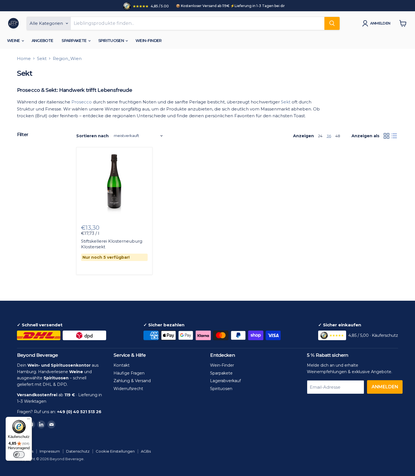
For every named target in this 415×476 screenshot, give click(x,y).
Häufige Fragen (129, 373)
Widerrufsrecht (128, 388)
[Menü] (28, 420)
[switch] (19, 454)
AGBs (146, 451)
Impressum (50, 451)
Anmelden (380, 23)
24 (320, 136)
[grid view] (386, 136)
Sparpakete (74, 40)
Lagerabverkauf (225, 380)
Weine (14, 40)
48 (337, 136)
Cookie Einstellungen (115, 451)
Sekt (42, 58)
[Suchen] (332, 23)
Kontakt (121, 365)
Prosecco (81, 102)
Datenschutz (77, 451)
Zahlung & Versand (132, 380)
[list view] (394, 136)
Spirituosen (111, 40)
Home (24, 58)
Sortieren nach (92, 136)
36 (329, 136)
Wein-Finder (148, 40)
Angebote (42, 40)
